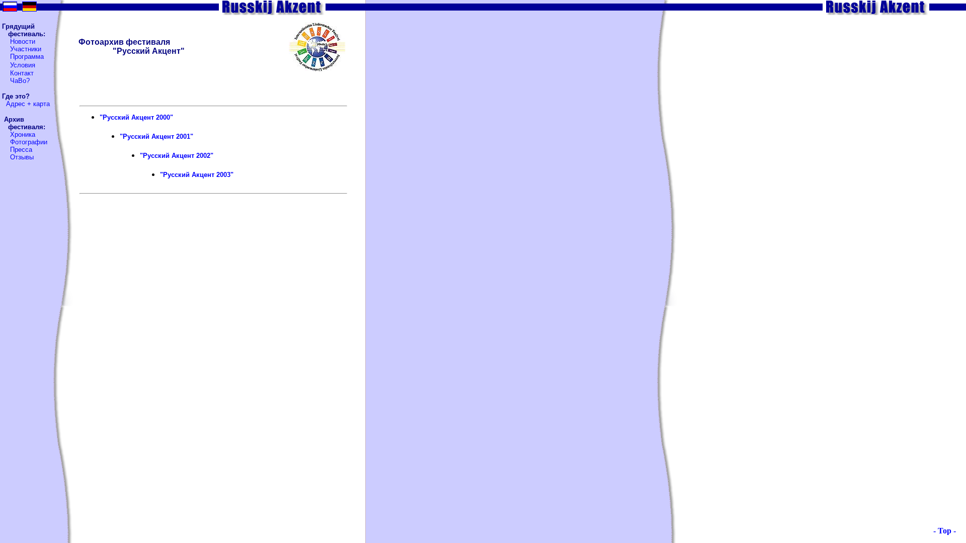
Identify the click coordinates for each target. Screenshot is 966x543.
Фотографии (28, 142)
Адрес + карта (28, 104)
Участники (25, 49)
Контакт (22, 73)
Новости (22, 41)
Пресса (21, 149)
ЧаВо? (20, 80)
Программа (27, 56)
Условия (22, 65)
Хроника (22, 134)
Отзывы (22, 157)
